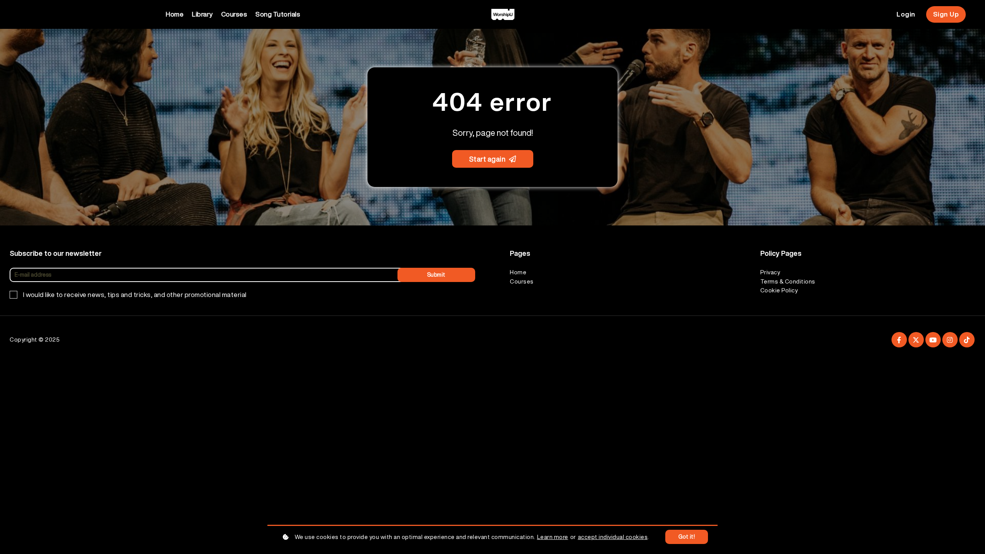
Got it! (686, 536)
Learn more (552, 537)
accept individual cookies (613, 537)
